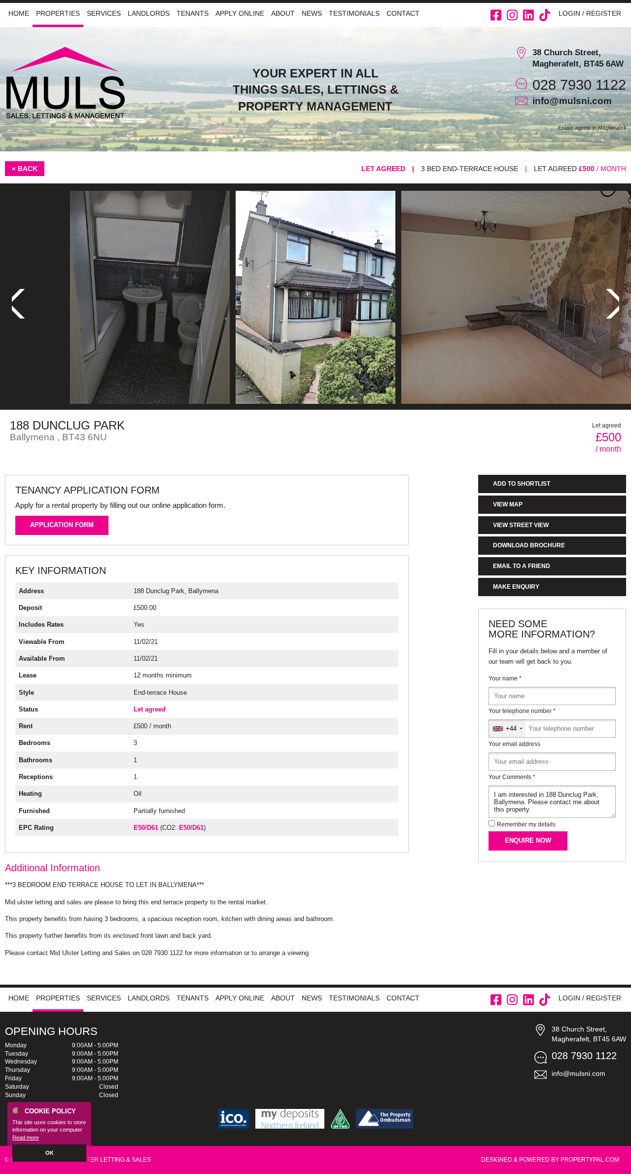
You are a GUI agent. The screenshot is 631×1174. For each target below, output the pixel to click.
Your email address (514, 744)
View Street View (521, 525)
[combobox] (507, 728)
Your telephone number (522, 711)
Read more (25, 1137)
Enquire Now (528, 840)
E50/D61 (146, 827)
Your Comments (512, 777)
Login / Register (590, 13)
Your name (505, 678)
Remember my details (526, 824)
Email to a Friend (521, 566)
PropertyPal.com (590, 1159)
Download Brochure (529, 545)
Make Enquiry (516, 586)
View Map (508, 504)
